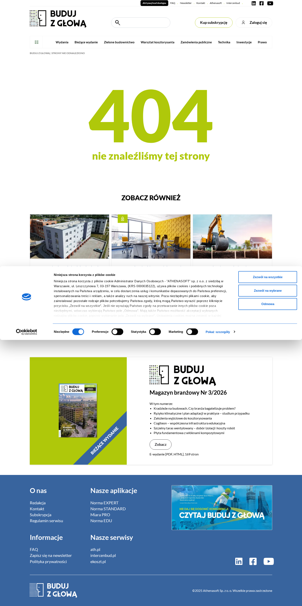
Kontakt (200, 3)
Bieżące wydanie (86, 42)
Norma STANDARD (108, 508)
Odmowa (267, 304)
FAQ (172, 3)
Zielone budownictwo (119, 42)
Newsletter (186, 3)
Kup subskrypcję (213, 22)
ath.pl (95, 549)
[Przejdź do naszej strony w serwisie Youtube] (269, 3)
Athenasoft (216, 3)
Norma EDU (101, 520)
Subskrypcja (40, 514)
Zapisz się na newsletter (51, 555)
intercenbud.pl (103, 555)
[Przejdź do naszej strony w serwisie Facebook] (261, 3)
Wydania (62, 42)
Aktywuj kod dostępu (154, 3)
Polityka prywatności (48, 561)
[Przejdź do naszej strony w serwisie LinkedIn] (254, 3)
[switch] (117, 331)
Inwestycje (244, 42)
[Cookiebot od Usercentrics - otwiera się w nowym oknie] (27, 332)
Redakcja (38, 502)
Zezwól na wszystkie (267, 277)
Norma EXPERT (104, 502)
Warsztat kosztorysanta (157, 42)
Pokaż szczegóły (218, 331)
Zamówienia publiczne (196, 42)
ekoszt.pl (98, 561)
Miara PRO (100, 514)
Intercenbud (233, 3)
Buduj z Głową (40, 53)
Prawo (262, 42)
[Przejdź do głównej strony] (58, 19)
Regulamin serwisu (46, 520)
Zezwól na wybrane (268, 290)
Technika (224, 42)
